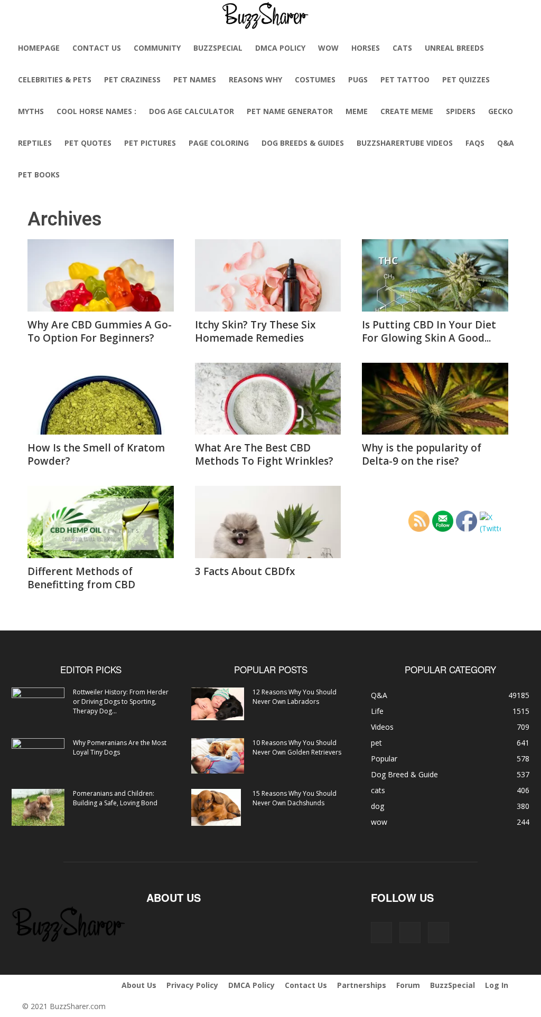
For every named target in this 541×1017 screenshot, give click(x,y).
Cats (402, 48)
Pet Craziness (132, 79)
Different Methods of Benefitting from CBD (81, 577)
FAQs (474, 143)
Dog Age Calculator (191, 111)
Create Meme (406, 111)
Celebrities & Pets (54, 79)
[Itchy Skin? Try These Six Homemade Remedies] (268, 275)
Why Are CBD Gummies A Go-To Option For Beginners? (99, 331)
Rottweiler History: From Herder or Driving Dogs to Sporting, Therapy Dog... (121, 701)
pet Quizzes (466, 79)
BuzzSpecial (217, 48)
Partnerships (361, 985)
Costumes (315, 79)
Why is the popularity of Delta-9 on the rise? (421, 454)
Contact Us (96, 48)
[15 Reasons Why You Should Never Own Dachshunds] (216, 807)
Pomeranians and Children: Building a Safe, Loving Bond (115, 798)
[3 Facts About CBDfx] (268, 522)
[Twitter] (438, 932)
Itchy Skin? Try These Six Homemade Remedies (255, 331)
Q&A (505, 143)
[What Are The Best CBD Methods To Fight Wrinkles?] (268, 399)
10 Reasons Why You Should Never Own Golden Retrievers (297, 747)
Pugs (358, 79)
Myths (31, 111)
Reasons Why (255, 79)
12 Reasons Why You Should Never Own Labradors (295, 697)
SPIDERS (460, 111)
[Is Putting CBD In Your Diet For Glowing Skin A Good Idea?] (435, 275)
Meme (357, 111)
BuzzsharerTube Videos (405, 143)
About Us (139, 985)
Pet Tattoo (405, 79)
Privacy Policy (192, 985)
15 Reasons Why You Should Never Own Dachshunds (295, 798)
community (157, 48)
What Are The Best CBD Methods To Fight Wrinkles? (264, 454)
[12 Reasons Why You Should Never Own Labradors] (217, 704)
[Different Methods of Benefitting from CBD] (100, 522)
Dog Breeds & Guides (303, 143)
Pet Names (194, 79)
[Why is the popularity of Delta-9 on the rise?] (435, 399)
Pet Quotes (87, 143)
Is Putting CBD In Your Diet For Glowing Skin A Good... (429, 331)
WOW (328, 48)
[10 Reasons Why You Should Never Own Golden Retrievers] (217, 756)
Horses (365, 48)
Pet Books (39, 175)
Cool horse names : (96, 111)
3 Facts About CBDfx (245, 571)
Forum (408, 985)
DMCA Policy (280, 48)
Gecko (500, 111)
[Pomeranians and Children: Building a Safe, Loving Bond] (38, 807)
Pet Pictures (150, 143)
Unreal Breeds (454, 48)
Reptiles (35, 143)
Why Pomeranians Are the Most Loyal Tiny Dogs (119, 747)
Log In (496, 985)
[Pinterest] (410, 932)
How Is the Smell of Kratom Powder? (96, 454)
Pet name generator (290, 111)
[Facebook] (381, 932)
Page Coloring (219, 143)
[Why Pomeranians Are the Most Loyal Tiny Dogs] (38, 756)
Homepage (39, 48)
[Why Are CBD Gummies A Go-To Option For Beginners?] (100, 275)
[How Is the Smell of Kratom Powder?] (100, 399)
